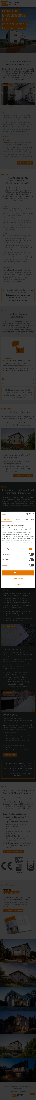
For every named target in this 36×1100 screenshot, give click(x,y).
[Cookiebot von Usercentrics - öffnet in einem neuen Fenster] (26, 514)
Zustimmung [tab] (6, 519)
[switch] (31, 554)
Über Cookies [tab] (29, 519)
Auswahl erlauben (18, 578)
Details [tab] (18, 519)
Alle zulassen (18, 573)
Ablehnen (18, 584)
